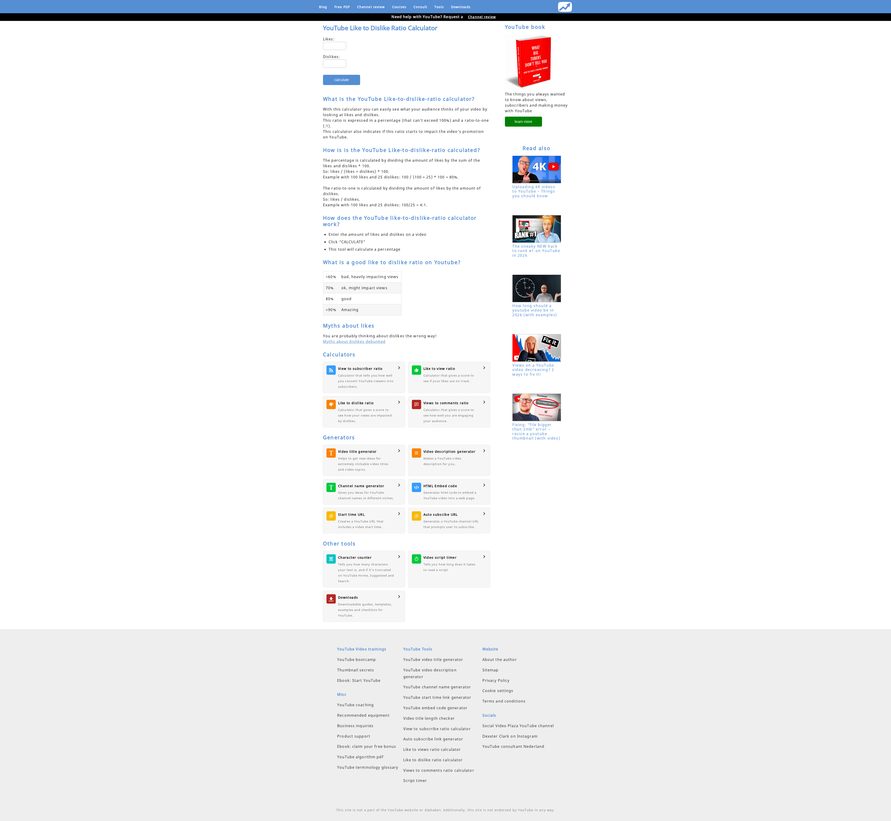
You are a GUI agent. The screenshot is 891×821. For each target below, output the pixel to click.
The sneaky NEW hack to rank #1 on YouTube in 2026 (536, 251)
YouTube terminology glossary (367, 767)
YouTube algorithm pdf (360, 756)
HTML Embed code (440, 486)
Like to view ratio (439, 368)
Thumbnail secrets (355, 670)
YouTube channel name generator (437, 687)
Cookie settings (497, 690)
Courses (399, 7)
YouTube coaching (355, 704)
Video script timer (440, 557)
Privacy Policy (496, 680)
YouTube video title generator (433, 659)
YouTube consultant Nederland (513, 746)
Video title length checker (429, 718)
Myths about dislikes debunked (354, 341)
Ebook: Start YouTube (359, 680)
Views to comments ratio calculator (438, 770)
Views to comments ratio (446, 403)
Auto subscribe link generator (433, 739)
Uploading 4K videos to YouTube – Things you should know (533, 191)
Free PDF (342, 7)
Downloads (461, 7)
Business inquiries (355, 725)
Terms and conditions (504, 701)
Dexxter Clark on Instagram (510, 736)
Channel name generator (361, 486)
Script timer (415, 780)
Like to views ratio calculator (432, 749)
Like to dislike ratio (356, 403)
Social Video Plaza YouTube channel (518, 725)
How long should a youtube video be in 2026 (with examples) (534, 310)
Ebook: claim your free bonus (366, 746)
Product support (353, 736)
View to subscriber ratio (360, 368)
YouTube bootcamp (356, 659)
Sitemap (490, 670)
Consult (420, 7)
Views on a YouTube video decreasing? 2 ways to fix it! (533, 370)
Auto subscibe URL (440, 514)
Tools (439, 7)
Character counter (355, 557)
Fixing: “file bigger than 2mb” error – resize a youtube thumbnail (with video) (536, 431)
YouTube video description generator (430, 673)
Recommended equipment (363, 715)
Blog (323, 7)
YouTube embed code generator (435, 707)
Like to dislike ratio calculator (433, 759)
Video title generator (357, 451)
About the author (499, 659)
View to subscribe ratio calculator (437, 728)
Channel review (371, 7)
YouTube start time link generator (437, 697)
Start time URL (351, 514)
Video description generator (449, 451)
